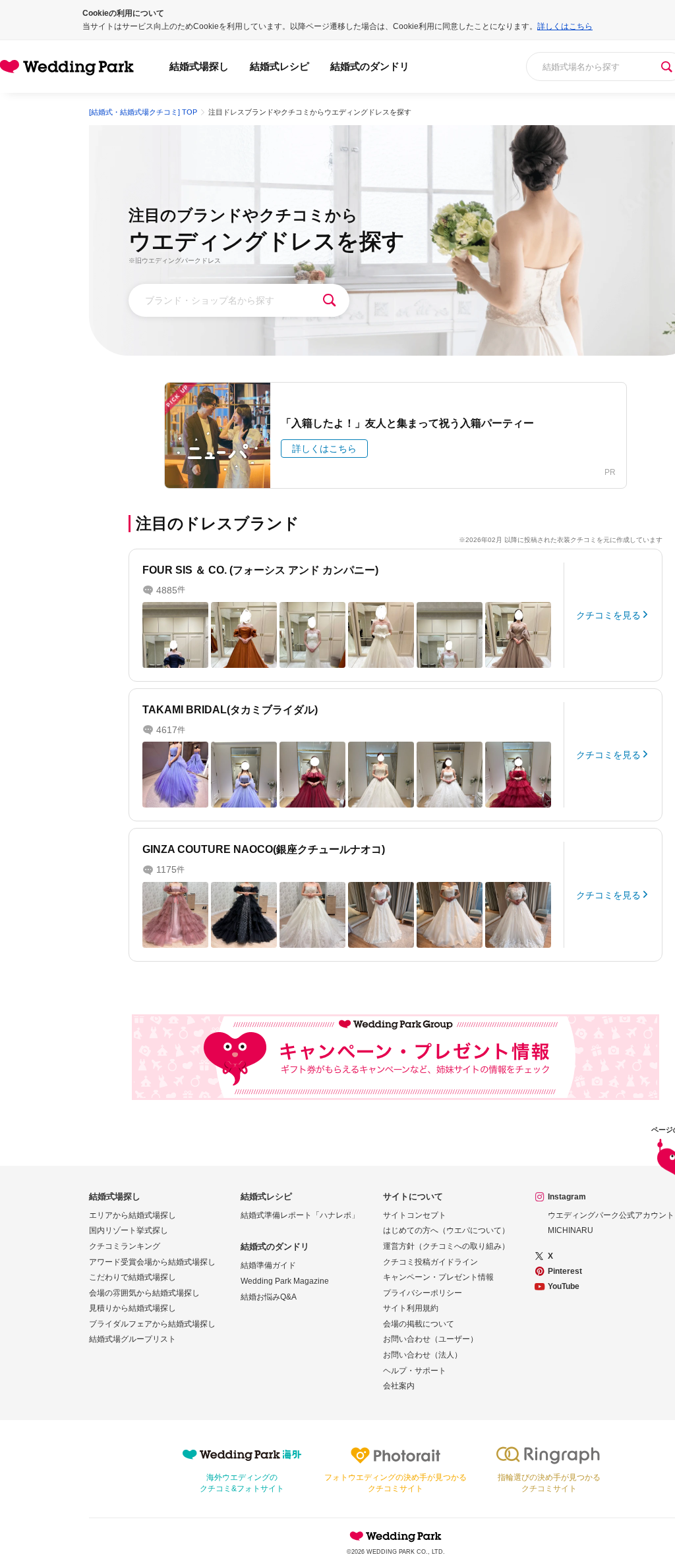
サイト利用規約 (410, 1308)
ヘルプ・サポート (414, 1370)
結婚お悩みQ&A (269, 1297)
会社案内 (399, 1385)
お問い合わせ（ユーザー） (430, 1339)
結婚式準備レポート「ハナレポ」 (300, 1215)
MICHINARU (570, 1230)
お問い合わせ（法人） (422, 1354)
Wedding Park (395, 1536)
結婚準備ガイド (268, 1265)
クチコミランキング (124, 1246)
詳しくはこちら (565, 26)
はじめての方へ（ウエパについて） (446, 1230)
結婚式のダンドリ (369, 66)
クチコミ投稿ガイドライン (430, 1262)
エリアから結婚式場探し (132, 1215)
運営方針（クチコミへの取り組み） (446, 1246)
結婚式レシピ (279, 66)
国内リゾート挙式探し (128, 1230)
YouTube (563, 1286)
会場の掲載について (418, 1324)
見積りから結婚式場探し (132, 1308)
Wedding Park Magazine (285, 1281)
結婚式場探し (199, 66)
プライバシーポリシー (422, 1293)
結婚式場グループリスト (132, 1339)
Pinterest (565, 1271)
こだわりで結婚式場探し (132, 1277)
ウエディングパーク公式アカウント (611, 1215)
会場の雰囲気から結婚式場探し (144, 1293)
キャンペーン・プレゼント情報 (438, 1277)
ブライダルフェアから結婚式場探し (152, 1324)
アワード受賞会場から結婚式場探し (152, 1262)
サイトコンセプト (414, 1215)
